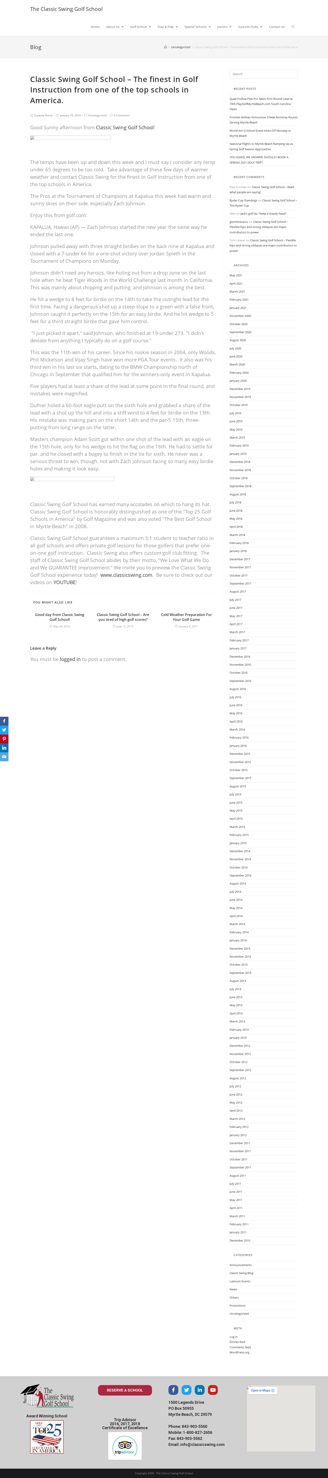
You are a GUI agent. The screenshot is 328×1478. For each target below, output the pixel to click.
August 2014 (238, 883)
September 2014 (240, 875)
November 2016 (240, 665)
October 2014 (238, 867)
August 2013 (238, 981)
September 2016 (240, 681)
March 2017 (237, 632)
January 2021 (238, 308)
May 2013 (236, 1005)
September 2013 (240, 973)
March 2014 (237, 924)
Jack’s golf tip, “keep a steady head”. (264, 213)
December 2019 (240, 389)
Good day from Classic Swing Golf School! (59, 617)
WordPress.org (239, 1352)
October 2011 (238, 1159)
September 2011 (240, 1167)
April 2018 (236, 527)
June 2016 (236, 705)
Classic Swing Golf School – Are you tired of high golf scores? (123, 617)
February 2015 (239, 835)
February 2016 (239, 737)
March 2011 (237, 1216)
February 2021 (239, 300)
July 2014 (235, 892)
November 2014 (240, 859)
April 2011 (236, 1208)
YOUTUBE (65, 582)
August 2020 (238, 340)
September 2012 (240, 1070)
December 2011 (240, 1143)
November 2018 (240, 470)
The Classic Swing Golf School (66, 8)
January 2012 (238, 1135)
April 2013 (236, 1013)
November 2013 (240, 957)
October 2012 (238, 1062)
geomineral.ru (239, 222)
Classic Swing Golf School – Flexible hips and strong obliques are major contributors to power (259, 227)
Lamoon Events (240, 1281)
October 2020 (238, 324)
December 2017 (240, 559)
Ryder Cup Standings (243, 200)
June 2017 (236, 608)
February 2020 (239, 373)
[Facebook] (173, 1390)
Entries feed (237, 1342)
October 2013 (238, 965)
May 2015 (236, 811)
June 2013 (236, 997)
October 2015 (238, 770)
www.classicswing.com (126, 574)
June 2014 (236, 900)
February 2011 (239, 1224)
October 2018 (238, 478)
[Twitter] (186, 1390)
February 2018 (239, 543)
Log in (234, 1337)
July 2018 (235, 502)
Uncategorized (97, 115)
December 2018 (240, 462)
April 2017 (236, 624)
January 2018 (238, 551)
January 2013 (238, 1038)
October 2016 (238, 673)
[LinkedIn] (4, 747)
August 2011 (238, 1176)
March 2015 (237, 827)
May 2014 (236, 908)
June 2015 (236, 803)
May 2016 (236, 713)
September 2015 (240, 778)
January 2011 (238, 1232)
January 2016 (238, 746)
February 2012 (239, 1127)
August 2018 (238, 494)
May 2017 (236, 616)
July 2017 (235, 600)
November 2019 (240, 397)
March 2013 (237, 1021)
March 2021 (237, 291)
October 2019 (238, 405)
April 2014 (236, 916)
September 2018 (240, 486)
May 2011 (236, 1200)
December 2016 (240, 657)
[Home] (165, 47)
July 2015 (235, 794)
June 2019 (236, 421)
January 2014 (238, 940)
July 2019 (235, 413)
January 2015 (238, 843)
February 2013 (239, 1030)
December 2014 (240, 851)
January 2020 (238, 381)
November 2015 (240, 762)
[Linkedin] (200, 1390)
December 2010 (240, 1240)
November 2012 (240, 1054)
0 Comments (122, 115)
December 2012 (240, 1046)
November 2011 (240, 1151)
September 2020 (240, 332)
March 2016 (237, 729)
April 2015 (236, 819)
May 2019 (236, 429)
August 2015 (238, 786)
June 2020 (236, 356)
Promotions (237, 1306)
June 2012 (236, 1094)
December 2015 (240, 754)
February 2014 (239, 932)
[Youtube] (213, 1390)
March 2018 (237, 535)
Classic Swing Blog (241, 1273)
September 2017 (240, 583)
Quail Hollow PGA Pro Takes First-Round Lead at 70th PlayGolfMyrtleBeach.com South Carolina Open (261, 104)
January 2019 (238, 454)
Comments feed (240, 1347)
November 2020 (240, 316)
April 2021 (236, 283)
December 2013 (240, 948)
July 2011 (235, 1184)
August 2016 (238, 689)
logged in (70, 659)
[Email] (4, 756)
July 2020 (235, 348)
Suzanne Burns (43, 115)
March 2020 (237, 364)
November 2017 (240, 567)
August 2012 (238, 1078)
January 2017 (238, 648)
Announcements (241, 1265)
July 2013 (235, 989)
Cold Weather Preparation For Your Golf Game (186, 617)
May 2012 (236, 1102)
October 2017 (238, 575)
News (233, 1289)
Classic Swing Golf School (125, 127)
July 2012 (235, 1086)
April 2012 (236, 1110)
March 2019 (237, 437)
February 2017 (239, 640)
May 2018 (236, 519)
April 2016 (236, 721)
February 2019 (239, 445)
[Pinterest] (4, 739)
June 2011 (236, 1192)
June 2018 (236, 511)
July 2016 (235, 697)
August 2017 (238, 591)
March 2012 (237, 1119)
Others (234, 1297)
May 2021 (236, 275)
